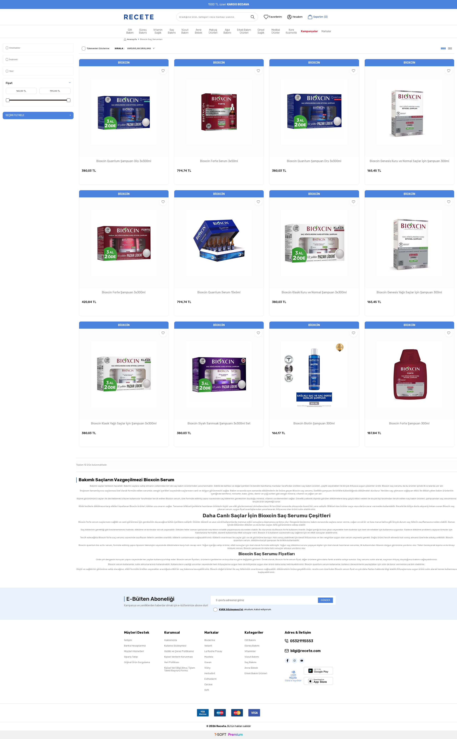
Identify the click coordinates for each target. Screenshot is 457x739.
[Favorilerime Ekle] (163, 70)
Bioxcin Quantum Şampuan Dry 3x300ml (314, 161)
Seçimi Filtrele (15, 115)
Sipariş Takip (131, 656)
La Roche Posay (213, 651)
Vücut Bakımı (252, 656)
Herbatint (209, 673)
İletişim (128, 640)
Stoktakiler (14, 48)
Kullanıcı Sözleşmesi (175, 645)
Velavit (208, 645)
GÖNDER (325, 600)
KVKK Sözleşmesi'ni (231, 609)
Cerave (208, 684)
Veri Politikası (171, 662)
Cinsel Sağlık (261, 31)
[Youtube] (302, 660)
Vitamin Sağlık (157, 31)
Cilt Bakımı (250, 640)
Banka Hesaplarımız (135, 645)
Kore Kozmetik (291, 31)
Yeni (11, 71)
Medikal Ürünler (276, 31)
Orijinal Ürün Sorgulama (137, 662)
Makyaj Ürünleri (213, 31)
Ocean (208, 662)
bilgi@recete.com (305, 651)
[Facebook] (288, 660)
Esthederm (210, 679)
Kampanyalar (309, 31)
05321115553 (301, 641)
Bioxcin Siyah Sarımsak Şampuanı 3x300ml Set (219, 423)
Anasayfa (132, 39)
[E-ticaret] (228, 734)
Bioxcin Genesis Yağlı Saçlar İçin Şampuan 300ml (409, 292)
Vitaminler (250, 651)
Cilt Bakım (130, 31)
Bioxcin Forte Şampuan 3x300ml (123, 292)
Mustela (208, 656)
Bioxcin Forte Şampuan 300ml (409, 423)
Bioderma (209, 640)
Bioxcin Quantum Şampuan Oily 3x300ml (123, 161)
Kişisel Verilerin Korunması (178, 656)
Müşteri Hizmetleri (134, 651)
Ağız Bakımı (227, 31)
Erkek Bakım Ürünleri (244, 31)
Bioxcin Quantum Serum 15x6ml (218, 292)
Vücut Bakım (185, 31)
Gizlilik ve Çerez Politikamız (179, 651)
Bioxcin (124, 62)
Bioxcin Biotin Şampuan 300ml (314, 423)
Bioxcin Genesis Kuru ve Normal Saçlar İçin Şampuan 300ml (409, 161)
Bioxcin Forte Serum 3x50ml (219, 161)
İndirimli (13, 59)
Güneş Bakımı (143, 31)
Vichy (207, 667)
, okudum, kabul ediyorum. (245, 609)
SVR (206, 690)
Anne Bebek (198, 31)
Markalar (326, 31)
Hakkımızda (170, 640)
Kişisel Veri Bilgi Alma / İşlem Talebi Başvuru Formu (179, 669)
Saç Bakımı (172, 31)
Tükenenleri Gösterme (98, 48)
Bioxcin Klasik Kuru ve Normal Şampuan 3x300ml (314, 292)
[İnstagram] (295, 660)
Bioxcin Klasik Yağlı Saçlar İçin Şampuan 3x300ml (124, 423)
